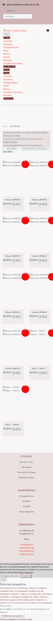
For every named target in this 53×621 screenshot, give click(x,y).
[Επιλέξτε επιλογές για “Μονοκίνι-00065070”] (13, 263)
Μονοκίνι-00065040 (39, 312)
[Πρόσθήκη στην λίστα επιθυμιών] (4, 192)
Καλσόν (6, 57)
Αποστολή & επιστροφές (26, 472)
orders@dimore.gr (26, 548)
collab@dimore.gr (26, 554)
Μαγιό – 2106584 (12, 425)
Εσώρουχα (7, 44)
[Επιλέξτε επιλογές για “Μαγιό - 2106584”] (13, 432)
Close (3, 580)
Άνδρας (6, 73)
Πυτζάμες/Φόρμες (10, 82)
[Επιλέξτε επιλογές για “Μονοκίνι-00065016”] (13, 376)
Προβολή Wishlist (10, 142)
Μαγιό (6, 51)
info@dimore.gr (26, 544)
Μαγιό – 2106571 (38, 368)
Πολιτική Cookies (24, 619)
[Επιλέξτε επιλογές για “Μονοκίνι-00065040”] (40, 320)
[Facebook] (33, 10)
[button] (22, 21)
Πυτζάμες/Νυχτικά (11, 47)
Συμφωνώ (26, 576)
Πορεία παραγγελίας (26, 512)
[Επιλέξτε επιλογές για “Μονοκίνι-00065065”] (40, 207)
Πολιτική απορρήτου (8, 619)
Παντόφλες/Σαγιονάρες (12, 63)
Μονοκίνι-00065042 (39, 256)
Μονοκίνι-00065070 (12, 256)
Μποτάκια (7, 60)
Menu (6, 34)
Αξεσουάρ (7, 41)
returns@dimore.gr (26, 551)
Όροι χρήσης (26, 467)
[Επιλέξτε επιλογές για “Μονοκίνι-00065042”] (40, 263)
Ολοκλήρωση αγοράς (11, 136)
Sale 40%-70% (9, 67)
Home (5, 126)
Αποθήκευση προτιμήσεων (12, 616)
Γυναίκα (6, 38)
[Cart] (47, 30)
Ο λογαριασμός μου (26, 496)
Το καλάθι (26, 506)
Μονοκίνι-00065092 (12, 200)
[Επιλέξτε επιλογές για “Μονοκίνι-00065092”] (13, 207)
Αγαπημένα (27, 501)
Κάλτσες (6, 54)
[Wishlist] (48, 11)
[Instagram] (41, 10)
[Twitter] (37, 10)
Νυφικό (6, 70)
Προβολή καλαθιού (40, 132)
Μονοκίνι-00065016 (12, 368)
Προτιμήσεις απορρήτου (10, 576)
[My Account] (27, 66)
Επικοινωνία (8, 98)
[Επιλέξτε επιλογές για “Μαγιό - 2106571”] (40, 376)
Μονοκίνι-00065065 (39, 200)
